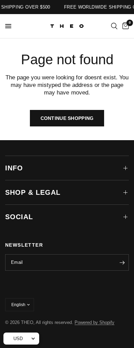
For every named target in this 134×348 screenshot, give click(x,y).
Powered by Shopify (94, 322)
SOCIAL (19, 217)
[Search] (114, 26)
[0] (124, 26)
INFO (14, 168)
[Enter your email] (122, 262)
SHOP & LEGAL (32, 192)
